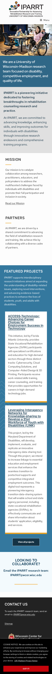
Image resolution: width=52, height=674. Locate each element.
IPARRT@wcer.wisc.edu (24, 614)
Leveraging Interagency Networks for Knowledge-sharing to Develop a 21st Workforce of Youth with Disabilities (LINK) (26, 417)
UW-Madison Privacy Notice (25, 660)
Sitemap (9, 623)
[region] (26, 656)
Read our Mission (14, 203)
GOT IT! (26, 669)
